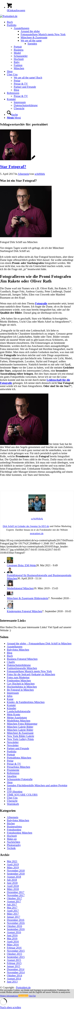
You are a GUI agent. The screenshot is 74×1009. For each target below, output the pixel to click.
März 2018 (13, 889)
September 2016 (16, 929)
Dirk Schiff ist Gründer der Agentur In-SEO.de (26, 526)
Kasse (10, 699)
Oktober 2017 (14, 898)
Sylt (9, 788)
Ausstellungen (14, 646)
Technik (11, 848)
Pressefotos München (18, 766)
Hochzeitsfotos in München (22, 686)
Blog (9, 652)
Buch (10, 655)
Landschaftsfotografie (18, 711)
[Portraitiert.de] (8, 16)
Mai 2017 (12, 907)
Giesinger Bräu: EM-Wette (21, 565)
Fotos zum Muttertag (18, 677)
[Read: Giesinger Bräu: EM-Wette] (10, 562)
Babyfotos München (18, 649)
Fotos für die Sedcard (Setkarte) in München (31, 674)
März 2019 (13, 867)
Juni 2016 (12, 935)
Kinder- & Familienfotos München (26, 702)
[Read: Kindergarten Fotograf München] (10, 608)
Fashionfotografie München (22, 668)
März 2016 (13, 944)
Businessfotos (14, 826)
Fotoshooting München (19, 832)
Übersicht (12, 800)
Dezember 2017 (15, 892)
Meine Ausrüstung (17, 717)
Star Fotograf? (13, 166)
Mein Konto (13, 714)
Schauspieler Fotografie (20, 779)
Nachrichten (13, 842)
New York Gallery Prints (20, 739)
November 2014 (16, 972)
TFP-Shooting (14, 791)
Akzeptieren (23, 996)
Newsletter (13, 742)
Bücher (11, 823)
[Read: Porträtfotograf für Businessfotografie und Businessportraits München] (10, 572)
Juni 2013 (12, 981)
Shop (10, 782)
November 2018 (16, 870)
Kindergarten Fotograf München (24, 611)
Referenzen (13, 773)
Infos (9, 695)
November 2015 (16, 950)
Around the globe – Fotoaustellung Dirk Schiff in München (39, 643)
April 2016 (13, 941)
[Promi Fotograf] (17, 159)
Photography (14, 845)
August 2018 (14, 876)
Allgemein (23, 173)
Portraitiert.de (23, 987)
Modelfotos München (18, 720)
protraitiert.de (36, 533)
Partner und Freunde (18, 748)
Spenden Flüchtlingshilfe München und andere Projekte (37, 785)
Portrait (11, 754)
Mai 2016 (12, 938)
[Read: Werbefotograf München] (10, 585)
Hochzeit (12, 835)
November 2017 (16, 895)
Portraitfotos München (19, 757)
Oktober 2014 (14, 975)
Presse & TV (14, 763)
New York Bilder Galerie (20, 736)
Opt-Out (32, 996)
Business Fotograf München (22, 658)
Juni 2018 (12, 882)
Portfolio (11, 751)
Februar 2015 (14, 963)
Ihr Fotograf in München (20, 689)
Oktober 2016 (14, 926)
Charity (11, 662)
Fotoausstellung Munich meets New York (29, 671)
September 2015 (16, 957)
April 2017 (13, 910)
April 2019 (13, 864)
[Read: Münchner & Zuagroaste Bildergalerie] (10, 595)
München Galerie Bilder (20, 726)
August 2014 (14, 978)
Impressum (13, 692)
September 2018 (16, 873)
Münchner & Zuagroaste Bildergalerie (27, 598)
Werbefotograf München (20, 588)
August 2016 (14, 932)
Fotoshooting (14, 829)
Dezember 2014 (15, 969)
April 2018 (13, 886)
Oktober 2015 (14, 953)
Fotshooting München (19, 680)
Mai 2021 (12, 861)
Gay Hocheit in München (21, 683)
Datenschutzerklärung (19, 665)
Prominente (13, 770)
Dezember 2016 (15, 920)
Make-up (12, 838)
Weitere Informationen (9, 996)
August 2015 (14, 960)
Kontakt (11, 705)
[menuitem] (40, 22)
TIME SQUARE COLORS (22, 794)
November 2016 (16, 923)
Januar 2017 (13, 916)
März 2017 (13, 913)
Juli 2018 (12, 879)
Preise (10, 760)
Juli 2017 (12, 904)
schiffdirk (40, 173)
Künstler (11, 708)
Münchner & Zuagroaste (20, 733)
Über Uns (12, 797)
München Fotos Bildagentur (22, 723)
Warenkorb (13, 803)
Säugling (12, 776)
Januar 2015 (13, 966)
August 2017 (14, 901)
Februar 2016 (14, 947)
